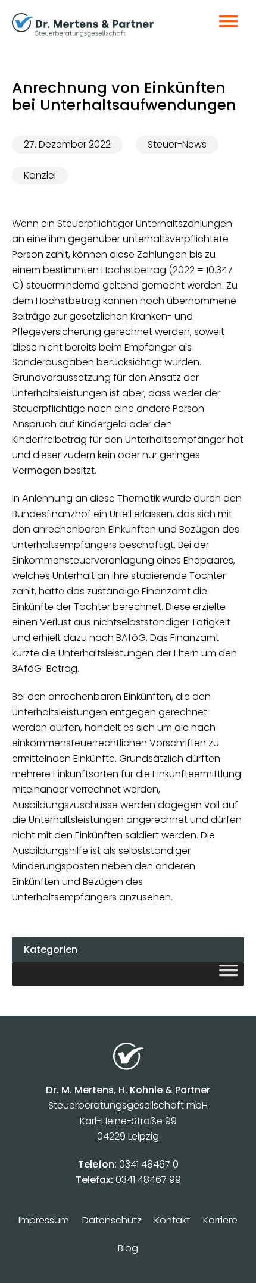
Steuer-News (177, 144)
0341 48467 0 (149, 1164)
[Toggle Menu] (228, 25)
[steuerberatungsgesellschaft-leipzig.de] (100, 25)
